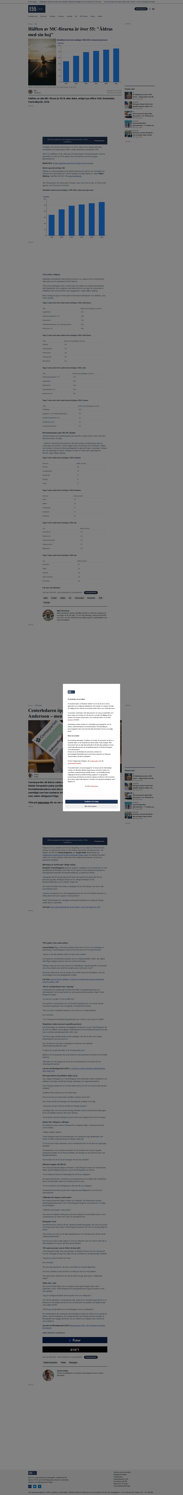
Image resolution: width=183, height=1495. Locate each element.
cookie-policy (94, 761)
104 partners (94, 786)
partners (70, 720)
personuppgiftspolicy (74, 763)
